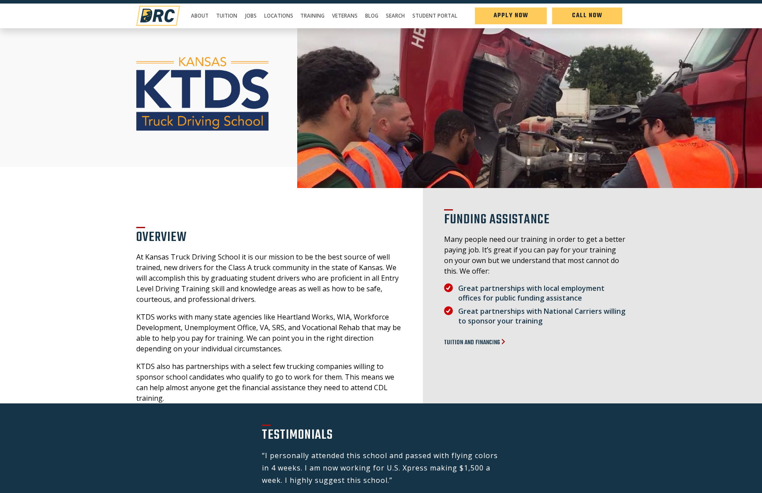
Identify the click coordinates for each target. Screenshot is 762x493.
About (200, 15)
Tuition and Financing (472, 343)
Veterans (345, 15)
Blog (371, 15)
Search (395, 15)
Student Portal (434, 15)
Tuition (226, 15)
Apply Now (510, 16)
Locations (278, 15)
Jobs (251, 15)
